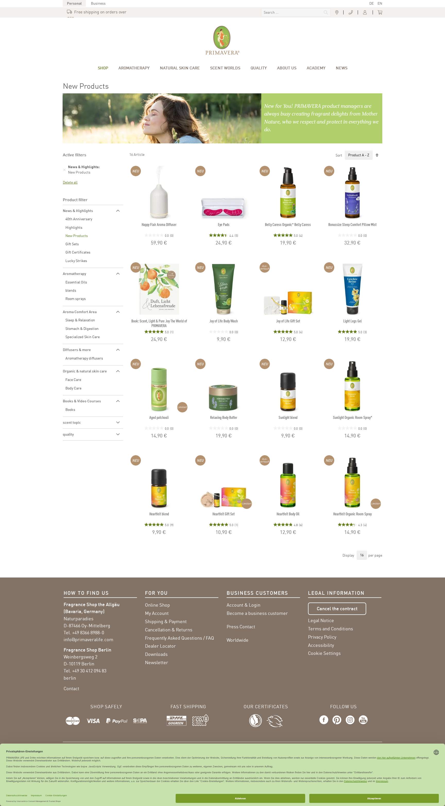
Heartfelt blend (159, 513)
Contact (71, 688)
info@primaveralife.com (88, 639)
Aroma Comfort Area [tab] (80, 312)
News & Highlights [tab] (78, 210)
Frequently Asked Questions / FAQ (179, 638)
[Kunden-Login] (365, 12)
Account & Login (243, 605)
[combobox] (296, 12)
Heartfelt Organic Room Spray (352, 513)
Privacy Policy (322, 637)
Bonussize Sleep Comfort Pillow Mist (352, 224)
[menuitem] (103, 67)
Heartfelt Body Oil (288, 513)
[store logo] (222, 40)
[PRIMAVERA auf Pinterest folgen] (337, 724)
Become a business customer (257, 613)
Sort (339, 155)
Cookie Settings (324, 653)
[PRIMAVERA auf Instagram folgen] (350, 724)
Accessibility (321, 645)
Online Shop (157, 605)
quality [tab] (68, 434)
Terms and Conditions (330, 628)
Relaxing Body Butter (223, 417)
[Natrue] (258, 720)
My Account (157, 613)
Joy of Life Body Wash (223, 321)
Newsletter (156, 662)
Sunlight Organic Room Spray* (352, 417)
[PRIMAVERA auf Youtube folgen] (362, 724)
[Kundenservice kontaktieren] (351, 12)
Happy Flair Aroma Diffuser (159, 224)
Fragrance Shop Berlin (87, 650)
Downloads (156, 654)
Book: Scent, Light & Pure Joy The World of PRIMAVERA (159, 323)
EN (380, 3)
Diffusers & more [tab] (77, 349)
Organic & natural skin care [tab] (85, 371)
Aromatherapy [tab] (74, 273)
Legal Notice (321, 620)
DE (371, 3)
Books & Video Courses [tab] (82, 401)
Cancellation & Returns (168, 629)
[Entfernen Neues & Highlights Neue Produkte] (64, 169)
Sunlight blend (288, 417)
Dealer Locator (160, 646)
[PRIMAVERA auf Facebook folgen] (324, 724)
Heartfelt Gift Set (223, 513)
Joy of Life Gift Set (288, 321)
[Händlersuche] (336, 12)
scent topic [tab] (72, 422)
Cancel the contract (337, 608)
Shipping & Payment (166, 621)
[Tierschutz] (275, 720)
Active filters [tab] (74, 154)
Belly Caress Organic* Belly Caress (288, 224)
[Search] (291, 13)
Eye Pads (223, 224)
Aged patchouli (159, 417)
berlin (70, 678)
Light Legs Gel (352, 321)
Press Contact (241, 626)
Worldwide (238, 640)
